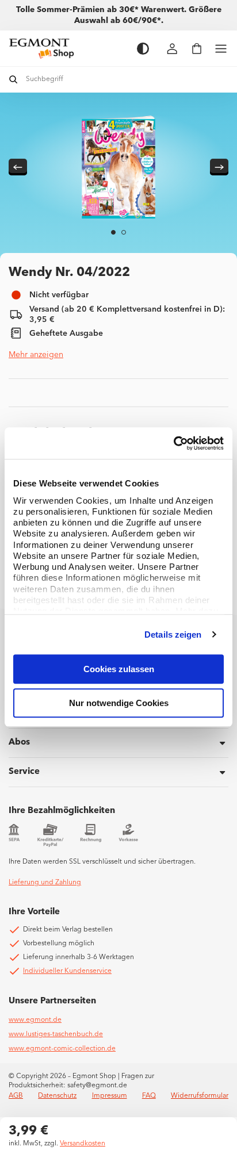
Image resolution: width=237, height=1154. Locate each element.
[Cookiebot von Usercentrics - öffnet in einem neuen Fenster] (173, 443)
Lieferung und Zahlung (45, 882)
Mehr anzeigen (36, 355)
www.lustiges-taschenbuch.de (56, 1034)
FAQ (149, 1095)
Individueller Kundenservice (67, 971)
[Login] (172, 48)
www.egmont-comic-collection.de (62, 1048)
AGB (16, 1095)
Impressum (109, 1095)
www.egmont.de (35, 1020)
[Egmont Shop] (67, 48)
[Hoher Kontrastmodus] (143, 49)
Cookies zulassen (118, 669)
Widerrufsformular (199, 1095)
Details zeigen (172, 634)
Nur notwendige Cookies (119, 703)
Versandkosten (82, 1143)
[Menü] (221, 48)
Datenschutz (57, 1095)
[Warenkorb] (197, 48)
